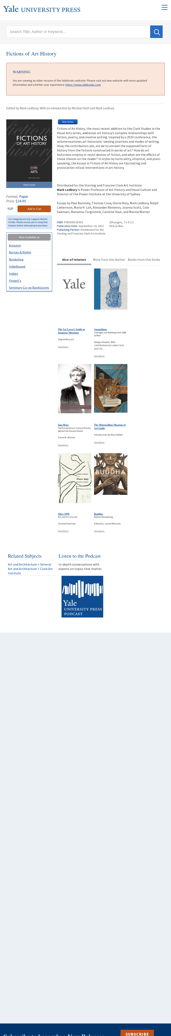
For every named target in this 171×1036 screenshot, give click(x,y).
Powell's (15, 281)
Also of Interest (74, 259)
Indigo (13, 273)
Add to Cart (34, 209)
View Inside (29, 184)
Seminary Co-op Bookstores (29, 287)
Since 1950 (63, 514)
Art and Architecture (22, 564)
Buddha (98, 514)
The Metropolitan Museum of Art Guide (110, 426)
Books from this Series (144, 259)
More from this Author (109, 259)
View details (63, 346)
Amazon (15, 245)
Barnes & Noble (20, 252)
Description (67, 121)
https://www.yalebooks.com (83, 85)
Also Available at (29, 237)
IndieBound (17, 266)
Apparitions (100, 329)
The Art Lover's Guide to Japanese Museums (71, 331)
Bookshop (16, 259)
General (45, 564)
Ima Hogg (63, 425)
